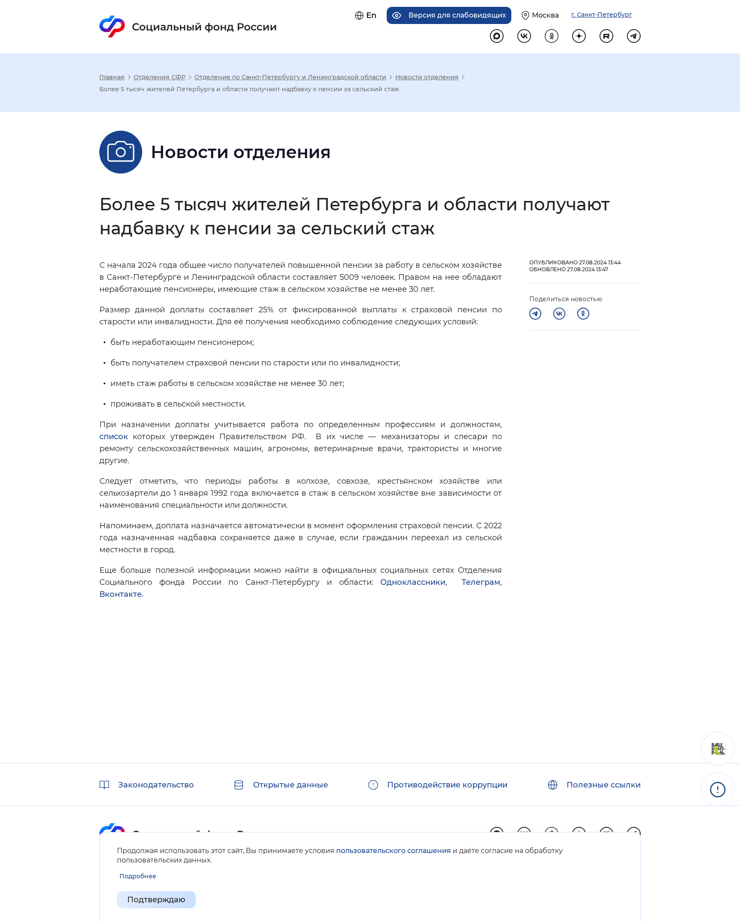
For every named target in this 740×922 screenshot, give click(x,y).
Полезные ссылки (604, 785)
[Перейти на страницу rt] (606, 36)
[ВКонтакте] (559, 314)
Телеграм (481, 582)
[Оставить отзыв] (718, 749)
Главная (112, 77)
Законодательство (156, 785)
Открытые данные (290, 785)
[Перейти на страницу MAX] (497, 36)
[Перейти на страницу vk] (524, 36)
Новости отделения (427, 77)
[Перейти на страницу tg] (634, 36)
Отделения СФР (159, 77)
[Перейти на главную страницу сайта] (188, 26)
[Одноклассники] (583, 314)
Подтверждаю (156, 899)
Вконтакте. (121, 594)
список (113, 436)
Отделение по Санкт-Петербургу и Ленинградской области (290, 77)
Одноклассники (412, 582)
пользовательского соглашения (393, 851)
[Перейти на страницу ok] (551, 36)
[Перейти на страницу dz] (579, 36)
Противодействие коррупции (447, 785)
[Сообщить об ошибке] (718, 789)
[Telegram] (535, 314)
